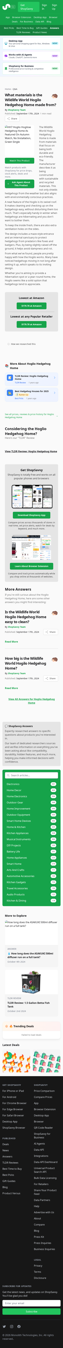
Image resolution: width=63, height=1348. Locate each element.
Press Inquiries (42, 1243)
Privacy (38, 1265)
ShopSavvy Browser (13, 1127)
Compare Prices (43, 1097)
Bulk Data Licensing (45, 1178)
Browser (53, 17)
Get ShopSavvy (26, 6)
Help (36, 1206)
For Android (9, 1097)
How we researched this (23, 344)
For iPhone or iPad (13, 1091)
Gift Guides (42, 28)
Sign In (44, 6)
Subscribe (31, 1311)
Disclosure (40, 1278)
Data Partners (42, 1200)
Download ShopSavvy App (31, 515)
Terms (37, 1271)
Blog (49, 21)
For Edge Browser (12, 1109)
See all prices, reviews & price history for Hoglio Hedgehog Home (31, 416)
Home (8, 89)
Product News (40, 32)
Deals (15, 21)
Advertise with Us (44, 1212)
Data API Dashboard (45, 1162)
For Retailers (41, 1184)
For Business (26, 21)
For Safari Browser (13, 1115)
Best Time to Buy (25, 28)
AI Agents (39, 1143)
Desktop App (40, 17)
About (37, 1218)
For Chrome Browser (14, 1103)
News (5, 1150)
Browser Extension (21, 17)
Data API (39, 21)
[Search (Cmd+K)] (12, 7)
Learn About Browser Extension (31, 566)
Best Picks (9, 28)
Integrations (41, 1156)
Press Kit (39, 1237)
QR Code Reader (43, 1127)
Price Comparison (44, 1091)
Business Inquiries (44, 1249)
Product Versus (11, 1193)
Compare (39, 1224)
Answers (54, 28)
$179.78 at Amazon (32, 305)
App (8, 17)
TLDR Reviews (23, 32)
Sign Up (54, 6)
